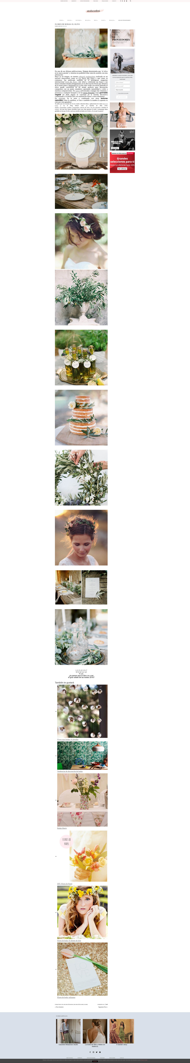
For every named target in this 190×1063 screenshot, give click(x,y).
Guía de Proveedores (91, 1057)
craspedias (75, 107)
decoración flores (79, 1004)
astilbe (69, 107)
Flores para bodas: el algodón (67, 739)
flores (86, 1004)
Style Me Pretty (71, 82)
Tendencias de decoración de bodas (70, 771)
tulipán (57, 109)
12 (86, 672)
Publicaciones (112, 1057)
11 (83, 672)
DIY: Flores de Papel (64, 884)
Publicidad (102, 1057)
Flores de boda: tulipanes (66, 997)
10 (80, 672)
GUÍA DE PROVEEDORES (124, 20)
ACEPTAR (95, 1061)
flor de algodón (95, 107)
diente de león (85, 107)
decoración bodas (68, 1004)
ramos (77, 91)
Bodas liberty (62, 828)
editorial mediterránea (87, 77)
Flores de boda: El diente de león (69, 941)
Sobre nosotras (69, 1057)
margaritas (63, 107)
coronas (62, 98)
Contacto (122, 1057)
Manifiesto (80, 1057)
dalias (57, 107)
